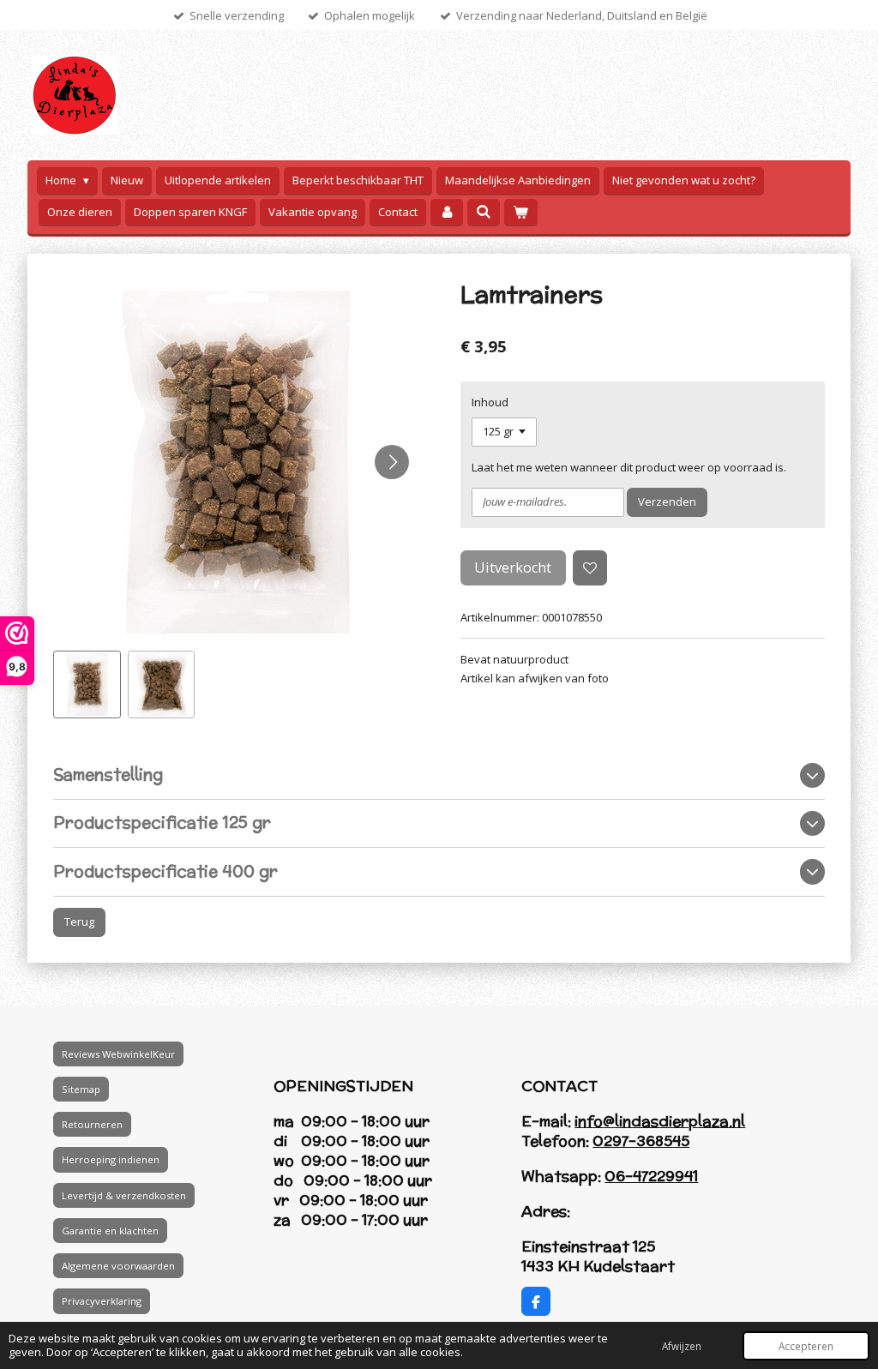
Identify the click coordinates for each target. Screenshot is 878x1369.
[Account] (446, 212)
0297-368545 (640, 1141)
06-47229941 (651, 1176)
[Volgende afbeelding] (392, 462)
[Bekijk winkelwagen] (520, 212)
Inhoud (490, 402)
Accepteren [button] (806, 1346)
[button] (87, 684)
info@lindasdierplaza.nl (659, 1121)
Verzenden (667, 501)
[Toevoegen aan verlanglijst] (590, 567)
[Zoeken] (483, 212)
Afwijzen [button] (681, 1346)
